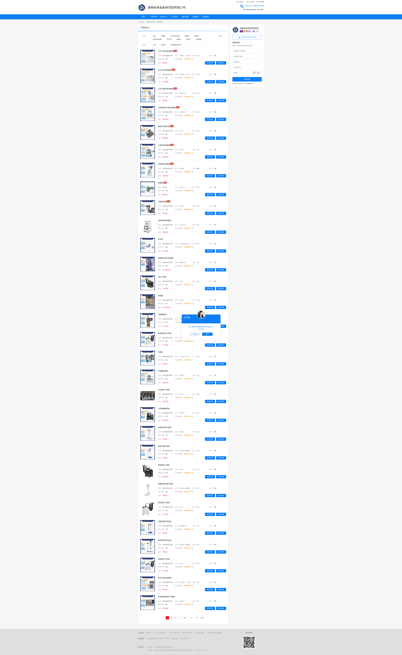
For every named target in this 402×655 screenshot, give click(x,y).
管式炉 (160, 239)
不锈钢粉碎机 (163, 371)
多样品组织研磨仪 (164, 220)
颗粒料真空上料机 (164, 333)
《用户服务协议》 (249, 83)
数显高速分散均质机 (165, 484)
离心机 (169, 39)
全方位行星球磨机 (164, 70)
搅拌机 (196, 36)
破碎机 (179, 39)
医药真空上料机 (164, 502)
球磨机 (163, 36)
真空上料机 (162, 277)
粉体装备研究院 (176, 45)
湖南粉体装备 (150, 22)
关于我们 (251, 2)
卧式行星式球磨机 (164, 578)
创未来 (163, 45)
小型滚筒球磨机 (164, 145)
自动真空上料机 (164, 390)
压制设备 (199, 39)
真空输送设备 (157, 39)
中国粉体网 (174, 638)
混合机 (188, 39)
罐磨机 (160, 183)
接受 (207, 334)
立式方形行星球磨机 (165, 51)
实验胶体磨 (162, 202)
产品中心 (163, 17)
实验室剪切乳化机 (164, 521)
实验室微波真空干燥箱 (166, 597)
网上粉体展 (184, 638)
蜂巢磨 (160, 296)
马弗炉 (160, 352)
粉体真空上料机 (164, 465)
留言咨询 (210, 63)
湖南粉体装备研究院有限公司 (167, 7)
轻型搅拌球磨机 (164, 164)
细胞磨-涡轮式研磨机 (166, 258)
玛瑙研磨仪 (162, 314)
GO (202, 618)
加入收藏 (261, 2)
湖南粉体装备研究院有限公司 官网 (158, 638)
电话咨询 (221, 63)
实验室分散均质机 (164, 427)
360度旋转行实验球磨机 (167, 107)
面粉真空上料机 (164, 559)
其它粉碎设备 (175, 36)
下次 (194, 334)
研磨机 (187, 36)
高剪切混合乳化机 (164, 540)
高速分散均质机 (164, 446)
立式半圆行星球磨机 (165, 89)
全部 (154, 36)
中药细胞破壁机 (164, 408)
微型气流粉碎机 (164, 126)
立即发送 (247, 79)
